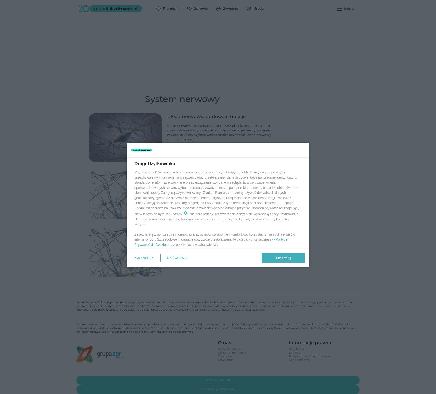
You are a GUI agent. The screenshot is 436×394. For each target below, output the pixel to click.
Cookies (161, 244)
